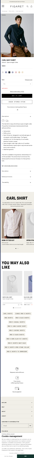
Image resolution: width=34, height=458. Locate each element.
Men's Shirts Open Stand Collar (17, 347)
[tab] (18, 248)
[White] (3, 72)
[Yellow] (19, 72)
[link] (9, 72)
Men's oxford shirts (17, 330)
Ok (30, 425)
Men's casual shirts (17, 322)
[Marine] (13, 72)
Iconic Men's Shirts (23, 313)
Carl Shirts (7, 313)
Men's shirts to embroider (17, 351)
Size (3, 80)
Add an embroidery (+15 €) (17, 91)
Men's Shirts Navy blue (17, 343)
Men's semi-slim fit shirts (17, 339)
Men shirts (9, 318)
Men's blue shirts (22, 318)
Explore (4, 402)
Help (3, 407)
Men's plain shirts (17, 334)
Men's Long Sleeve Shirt (17, 326)
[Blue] (6, 72)
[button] (3, 6)
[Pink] (16, 72)
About (3, 411)
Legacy (4, 416)
